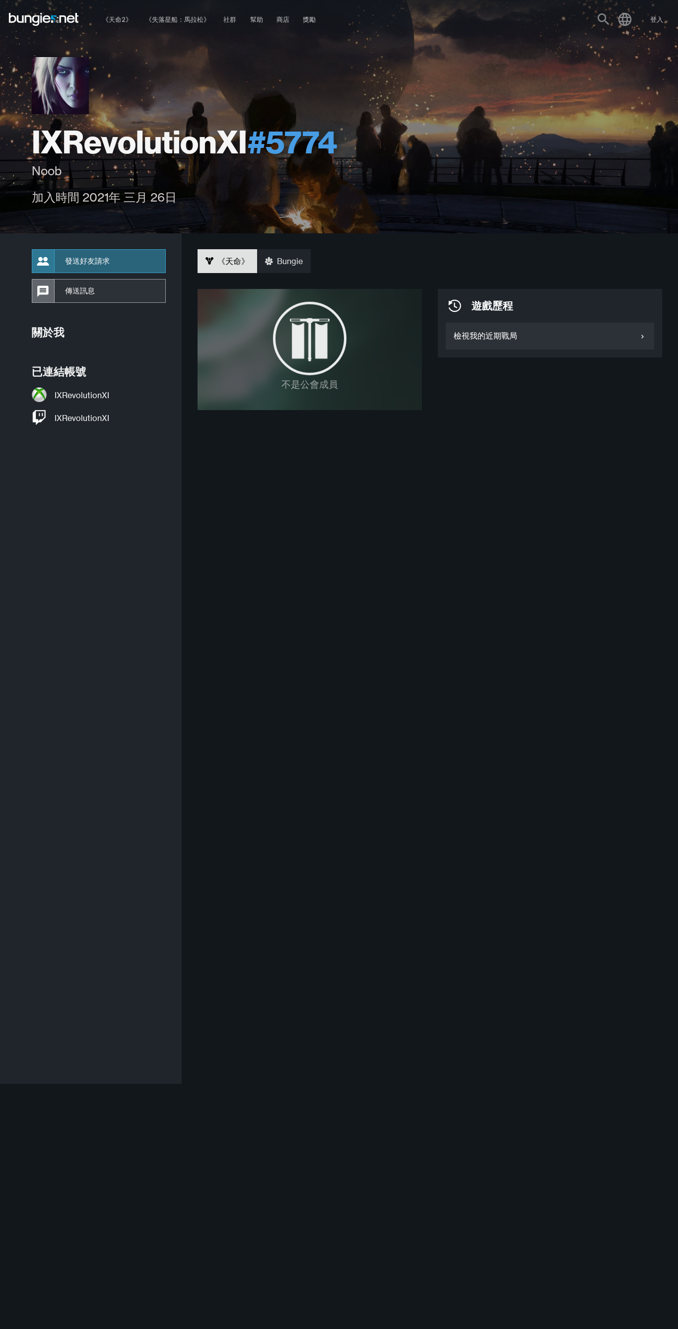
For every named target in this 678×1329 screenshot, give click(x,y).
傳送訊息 (80, 291)
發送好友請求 (87, 261)
